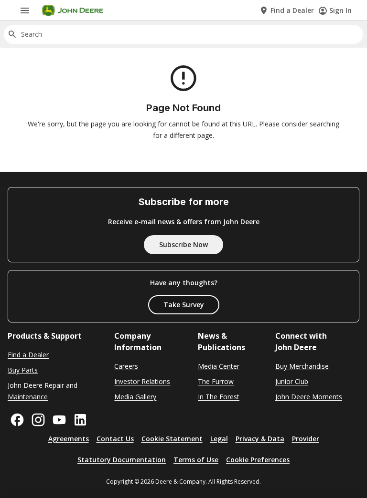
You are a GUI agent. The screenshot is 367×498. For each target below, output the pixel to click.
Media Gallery (135, 396)
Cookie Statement (172, 438)
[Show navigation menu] (24, 10)
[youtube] (59, 419)
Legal (219, 438)
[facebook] (17, 419)
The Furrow (216, 381)
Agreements (68, 438)
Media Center (218, 366)
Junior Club (291, 381)
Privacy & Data (260, 438)
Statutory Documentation (121, 459)
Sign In (340, 10)
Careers (126, 366)
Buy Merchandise (302, 366)
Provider (305, 438)
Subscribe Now (183, 244)
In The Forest (218, 396)
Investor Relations (142, 381)
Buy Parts (23, 369)
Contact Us (115, 438)
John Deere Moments (308, 396)
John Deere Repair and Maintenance (42, 391)
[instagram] (38, 419)
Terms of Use (195, 459)
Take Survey (183, 304)
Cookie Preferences (258, 459)
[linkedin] (80, 419)
